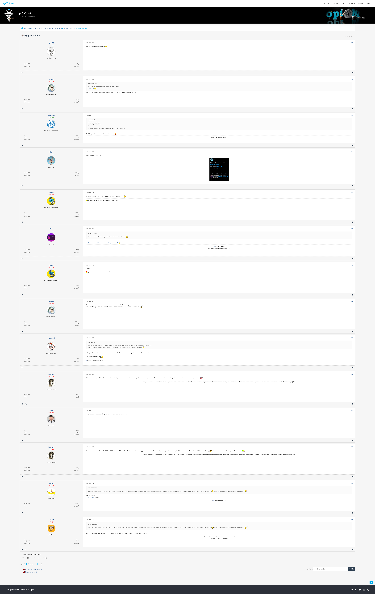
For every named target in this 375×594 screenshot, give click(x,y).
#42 (352, 79)
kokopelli (51, 338)
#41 (352, 42)
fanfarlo (51, 374)
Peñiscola (51, 116)
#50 (352, 374)
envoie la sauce (90, 497)
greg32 (51, 43)
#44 (352, 152)
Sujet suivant (37, 554)
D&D (17, 590)
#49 (352, 338)
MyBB (32, 590)
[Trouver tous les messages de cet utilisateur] (22, 72)
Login (368, 3)
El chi (51, 152)
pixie (51, 411)
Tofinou (51, 520)
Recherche (351, 3)
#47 (352, 265)
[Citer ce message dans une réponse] (352, 72)
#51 (352, 410)
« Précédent (30, 564)
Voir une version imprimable (33, 569)
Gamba (51, 193)
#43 (352, 115)
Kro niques (91, 88)
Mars (51, 229)
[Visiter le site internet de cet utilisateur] (22, 404)
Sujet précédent (28, 554)
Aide (343, 3)
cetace (51, 79)
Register (360, 3)
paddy (51, 483)
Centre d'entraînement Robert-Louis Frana (47, 28)
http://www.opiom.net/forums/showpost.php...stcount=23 (102, 243)
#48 (352, 301)
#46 (352, 228)
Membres (335, 3)
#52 (352, 447)
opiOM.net (8, 3)
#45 (352, 192)
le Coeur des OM (69, 28)
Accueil (326, 3)
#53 (352, 483)
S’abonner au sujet (31, 572)
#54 (352, 519)
